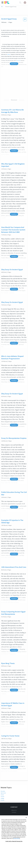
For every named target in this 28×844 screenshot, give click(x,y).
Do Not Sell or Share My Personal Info (14, 841)
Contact (14, 812)
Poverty (2, 800)
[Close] (26, 817)
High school (3, 793)
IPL (2, 6)
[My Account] (25, 2)
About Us (14, 810)
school (8, 54)
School (2, 794)
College (2, 798)
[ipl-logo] (6, 3)
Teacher (2, 796)
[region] (14, 829)
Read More (14, 150)
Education (3, 791)
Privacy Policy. (16, 838)
